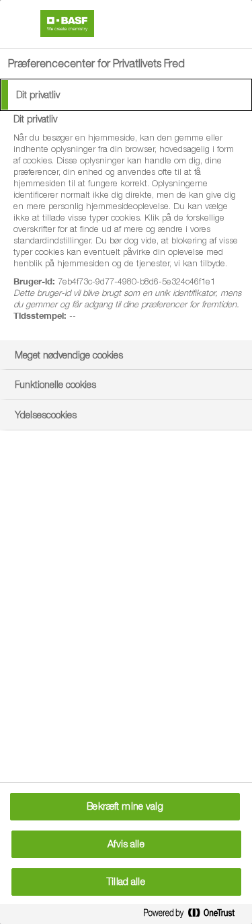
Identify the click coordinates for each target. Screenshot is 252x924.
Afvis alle (126, 844)
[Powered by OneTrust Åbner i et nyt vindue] (194, 915)
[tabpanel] (128, 225)
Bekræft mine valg (125, 806)
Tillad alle (126, 882)
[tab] (126, 95)
